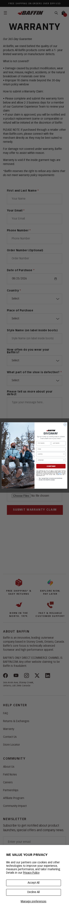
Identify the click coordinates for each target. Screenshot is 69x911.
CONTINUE (51, 466)
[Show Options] (64, 454)
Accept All (33, 883)
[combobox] (50, 454)
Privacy (60, 473)
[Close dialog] (65, 424)
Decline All (33, 892)
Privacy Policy (31, 873)
